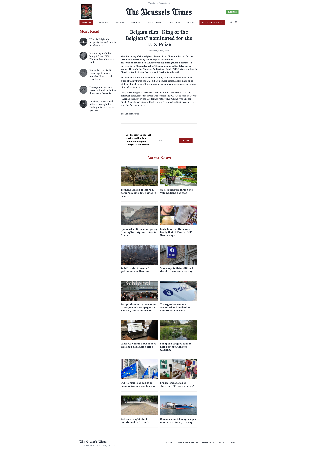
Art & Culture (155, 22)
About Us (233, 442)
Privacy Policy (208, 442)
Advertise (170, 442)
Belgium (119, 22)
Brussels (103, 22)
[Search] (231, 22)
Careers (221, 442)
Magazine (86, 22)
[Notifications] (236, 22)
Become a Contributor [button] (188, 442)
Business (135, 22)
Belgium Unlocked (212, 22)
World (190, 22)
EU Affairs (174, 22)
